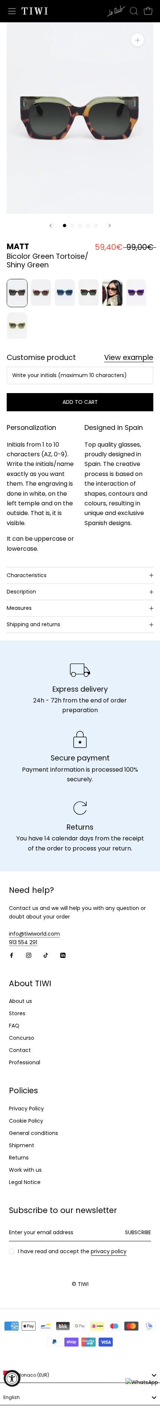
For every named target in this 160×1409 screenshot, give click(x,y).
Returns (19, 1157)
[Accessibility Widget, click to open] (12, 1378)
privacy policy (109, 1251)
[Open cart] (148, 11)
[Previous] (50, 225)
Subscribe (138, 1232)
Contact (20, 1050)
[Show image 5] (95, 225)
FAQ (14, 1025)
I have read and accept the (72, 1251)
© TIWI (80, 1284)
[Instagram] (28, 955)
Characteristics (27, 575)
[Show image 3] (80, 225)
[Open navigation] (12, 11)
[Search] (134, 11)
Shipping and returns (33, 624)
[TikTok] (45, 955)
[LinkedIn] (62, 955)
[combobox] (80, 1375)
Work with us (25, 1170)
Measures (19, 608)
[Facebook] (11, 955)
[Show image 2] (72, 225)
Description (21, 591)
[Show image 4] (88, 225)
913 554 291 (23, 942)
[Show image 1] (64, 225)
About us (20, 1001)
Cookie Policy (26, 1121)
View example (128, 358)
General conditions (33, 1133)
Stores (17, 1013)
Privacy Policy (26, 1108)
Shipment (21, 1145)
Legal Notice (25, 1182)
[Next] (110, 225)
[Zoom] (137, 39)
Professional (24, 1062)
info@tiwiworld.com (34, 933)
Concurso (21, 1038)
